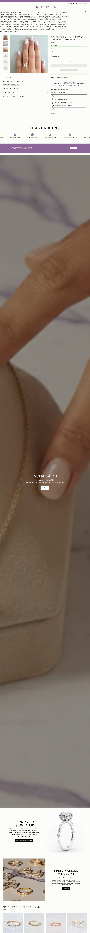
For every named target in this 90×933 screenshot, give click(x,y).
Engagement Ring (5, 28)
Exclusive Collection (37, 21)
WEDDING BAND (51, 16)
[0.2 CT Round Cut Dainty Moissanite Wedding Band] (13, 923)
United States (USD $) (81, 3)
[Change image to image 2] (5, 43)
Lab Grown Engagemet (50, 21)
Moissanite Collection (39, 28)
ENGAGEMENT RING (6, 12)
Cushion (50, 12)
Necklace (23, 28)
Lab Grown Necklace (19, 19)
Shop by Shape (62, 21)
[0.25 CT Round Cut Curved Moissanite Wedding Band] (77, 923)
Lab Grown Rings (37, 26)
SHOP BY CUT (17, 12)
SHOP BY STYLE (64, 12)
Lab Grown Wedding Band (7, 18)
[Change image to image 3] (5, 49)
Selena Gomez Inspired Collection (9, 31)
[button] (69, 65)
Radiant (40, 12)
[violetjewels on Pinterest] (72, 3)
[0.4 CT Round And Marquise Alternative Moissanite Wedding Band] (56, 923)
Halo (20, 14)
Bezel (44, 14)
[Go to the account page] (83, 10)
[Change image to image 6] (5, 68)
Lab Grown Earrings (32, 19)
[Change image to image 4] (5, 55)
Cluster (25, 14)
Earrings (29, 28)
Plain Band (34, 18)
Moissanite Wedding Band (23, 18)
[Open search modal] (3, 10)
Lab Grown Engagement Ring (8, 16)
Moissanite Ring (48, 26)
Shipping (53, 77)
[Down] (5, 72)
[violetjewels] (45, 7)
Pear (45, 12)
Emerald (24, 12)
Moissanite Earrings (57, 19)
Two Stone (31, 14)
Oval (30, 12)
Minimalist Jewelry (25, 21)
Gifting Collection (27, 29)
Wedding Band (29, 24)
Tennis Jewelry (14, 21)
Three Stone (38, 14)
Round (34, 12)
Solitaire (49, 23)
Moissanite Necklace (45, 19)
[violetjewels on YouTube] (73, 3)
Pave (7, 14)
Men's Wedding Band (44, 18)
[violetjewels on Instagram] (70, 3)
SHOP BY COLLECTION (54, 14)
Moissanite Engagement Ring (25, 16)
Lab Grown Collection (60, 26)
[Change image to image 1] (5, 37)
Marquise (56, 12)
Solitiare (2, 14)
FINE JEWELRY (56, 18)
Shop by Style (41, 23)
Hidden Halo (13, 14)
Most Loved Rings (39, 16)
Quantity (53, 49)
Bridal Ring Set (17, 29)
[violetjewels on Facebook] (68, 3)
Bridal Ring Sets (4, 21)
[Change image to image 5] (5, 62)
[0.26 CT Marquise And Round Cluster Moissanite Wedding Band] (34, 923)
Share (54, 113)
